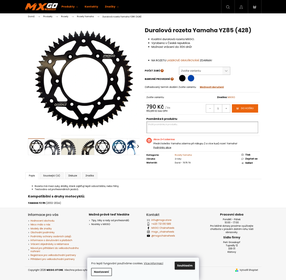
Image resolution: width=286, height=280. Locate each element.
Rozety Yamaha (183, 155)
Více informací (153, 263)
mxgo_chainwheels (162, 231)
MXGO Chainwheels (162, 228)
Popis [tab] (32, 175)
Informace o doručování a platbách (51, 240)
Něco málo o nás (40, 224)
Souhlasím (185, 265)
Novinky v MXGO (100, 224)
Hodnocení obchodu (42, 220)
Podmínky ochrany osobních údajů (51, 236)
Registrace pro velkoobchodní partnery (53, 255)
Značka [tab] (89, 175)
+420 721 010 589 (161, 224)
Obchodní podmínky (43, 232)
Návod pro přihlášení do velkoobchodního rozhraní (55, 249)
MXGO (231, 97)
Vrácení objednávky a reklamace (50, 244)
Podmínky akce (162, 147)
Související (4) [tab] (51, 175)
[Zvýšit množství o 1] (226, 108)
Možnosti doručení (212, 87)
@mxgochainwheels (163, 235)
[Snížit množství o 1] (210, 108)
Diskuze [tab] (72, 175)
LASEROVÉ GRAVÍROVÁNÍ (183, 60)
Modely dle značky (41, 228)
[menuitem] (69, 6)
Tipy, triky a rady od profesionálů (110, 220)
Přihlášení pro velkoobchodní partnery (53, 259)
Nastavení (101, 272)
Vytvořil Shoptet (249, 270)
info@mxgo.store (161, 220)
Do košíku (247, 108)
